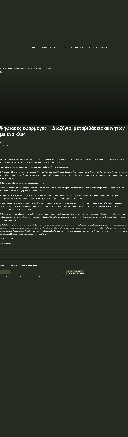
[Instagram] (71, 295)
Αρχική (2, 68)
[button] (104, 47)
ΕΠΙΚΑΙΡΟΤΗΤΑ (9, 68)
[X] (10, 150)
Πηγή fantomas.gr (6, 243)
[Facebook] (3, 150)
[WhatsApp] (23, 150)
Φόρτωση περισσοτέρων (75, 271)
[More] (30, 150)
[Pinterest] (16, 150)
